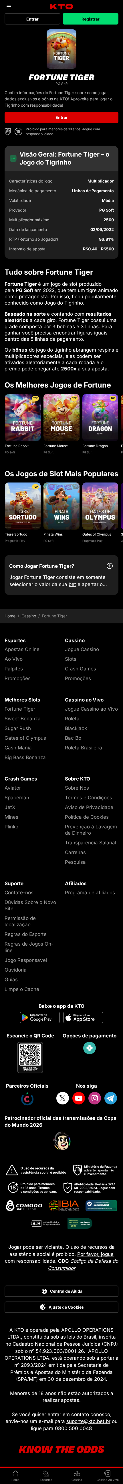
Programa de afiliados (90, 892)
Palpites (14, 669)
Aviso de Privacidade (89, 807)
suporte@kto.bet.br (88, 1421)
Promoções (18, 678)
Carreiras (75, 852)
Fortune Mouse (55, 446)
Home (10, 616)
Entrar (32, 19)
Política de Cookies (87, 817)
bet (72, 584)
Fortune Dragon (95, 446)
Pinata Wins (53, 534)
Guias (11, 979)
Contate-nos (19, 892)
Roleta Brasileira (83, 748)
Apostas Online (22, 649)
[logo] (61, 7)
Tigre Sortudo (16, 534)
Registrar (91, 19)
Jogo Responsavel (26, 960)
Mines (11, 817)
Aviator (13, 788)
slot (73, 284)
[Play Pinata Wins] (61, 506)
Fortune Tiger (20, 709)
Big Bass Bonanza (25, 757)
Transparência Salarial (90, 843)
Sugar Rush (18, 728)
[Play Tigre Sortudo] (23, 506)
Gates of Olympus (96, 534)
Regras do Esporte (26, 934)
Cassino (28, 616)
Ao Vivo (14, 659)
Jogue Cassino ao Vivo (91, 709)
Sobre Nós (77, 788)
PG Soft (10, 452)
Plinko (11, 827)
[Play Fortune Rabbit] (23, 417)
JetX (10, 807)
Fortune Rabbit (17, 446)
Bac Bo (73, 738)
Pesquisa (75, 862)
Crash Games (80, 669)
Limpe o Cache (22, 989)
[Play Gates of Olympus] (100, 506)
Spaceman (17, 797)
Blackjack (76, 728)
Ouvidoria (16, 970)
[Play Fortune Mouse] (61, 417)
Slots (70, 659)
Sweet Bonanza (23, 718)
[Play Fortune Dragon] (100, 417)
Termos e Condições (88, 797)
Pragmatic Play (15, 540)
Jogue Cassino (82, 649)
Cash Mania (18, 748)
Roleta (72, 718)
